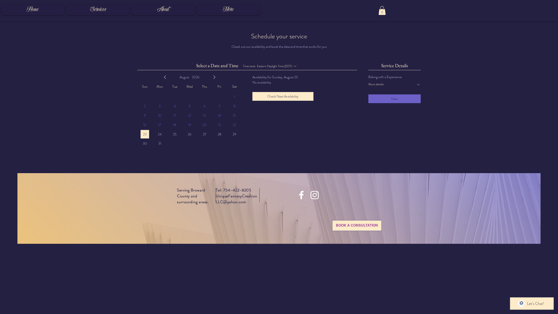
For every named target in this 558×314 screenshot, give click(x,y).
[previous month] (165, 77)
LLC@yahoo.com (231, 202)
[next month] (214, 77)
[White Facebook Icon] (301, 195)
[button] (382, 10)
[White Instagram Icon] (314, 195)
